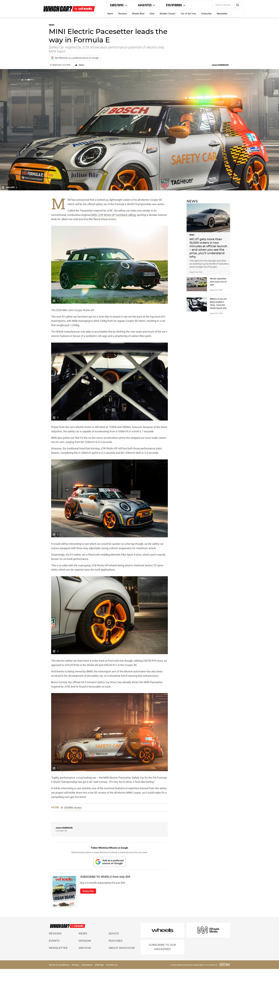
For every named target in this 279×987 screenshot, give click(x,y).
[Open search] (238, 5)
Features (115, 940)
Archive (85, 948)
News (110, 13)
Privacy (76, 965)
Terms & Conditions (59, 965)
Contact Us (111, 965)
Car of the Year (188, 13)
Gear (152, 13)
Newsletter (222, 13)
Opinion (85, 940)
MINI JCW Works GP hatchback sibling (113, 214)
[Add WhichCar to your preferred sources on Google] (110, 862)
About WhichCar (122, 948)
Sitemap (99, 965)
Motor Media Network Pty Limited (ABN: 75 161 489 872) (194, 965)
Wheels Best (138, 13)
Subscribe (206, 13)
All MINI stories (73, 807)
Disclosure (87, 965)
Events (54, 940)
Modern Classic (168, 13)
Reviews (122, 13)
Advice (114, 933)
